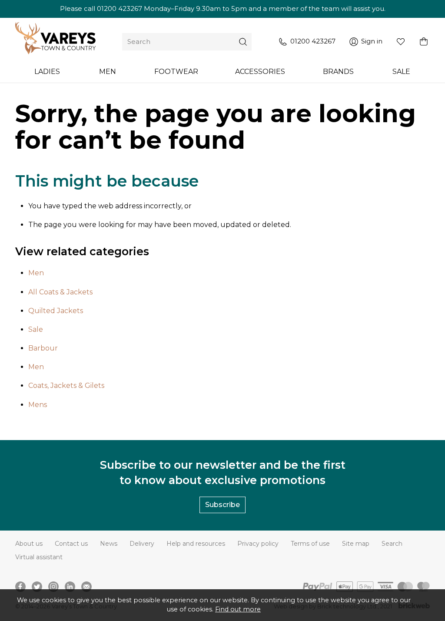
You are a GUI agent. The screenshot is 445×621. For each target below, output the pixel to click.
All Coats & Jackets (60, 292)
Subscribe (222, 505)
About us (29, 544)
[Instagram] (53, 586)
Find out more (238, 609)
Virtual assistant (39, 557)
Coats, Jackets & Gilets (66, 385)
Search (392, 544)
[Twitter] (37, 586)
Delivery (142, 544)
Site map (355, 544)
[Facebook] (20, 586)
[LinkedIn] (70, 586)
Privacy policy (258, 544)
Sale (35, 329)
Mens (37, 405)
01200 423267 (119, 8)
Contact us (71, 544)
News (108, 544)
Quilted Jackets (55, 311)
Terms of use (310, 544)
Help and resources (195, 544)
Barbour (43, 348)
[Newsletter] (86, 586)
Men (36, 273)
